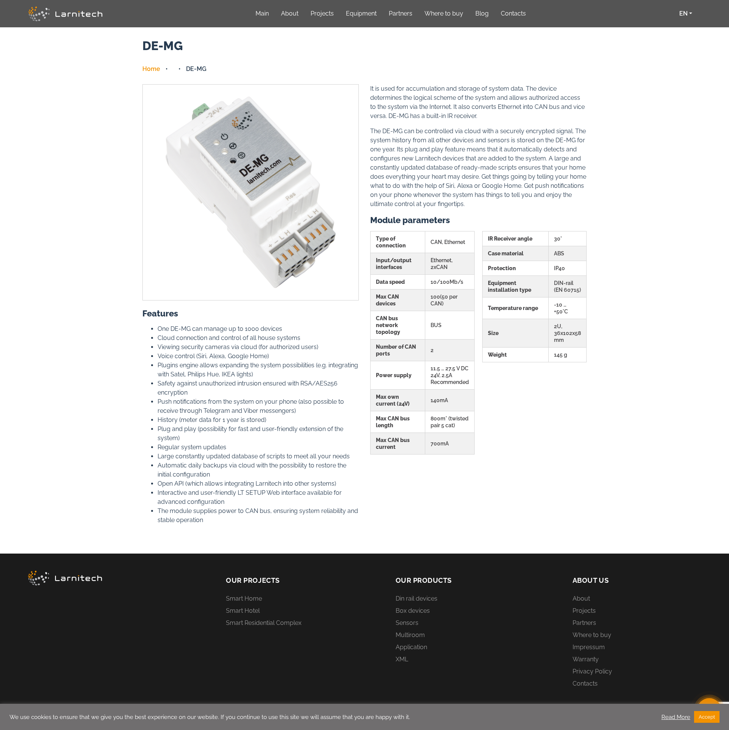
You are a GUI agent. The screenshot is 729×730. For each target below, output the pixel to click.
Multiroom (410, 635)
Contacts (585, 683)
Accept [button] (707, 717)
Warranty (586, 659)
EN (683, 13)
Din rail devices (416, 598)
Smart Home (244, 598)
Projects (584, 610)
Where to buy (592, 635)
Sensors (407, 622)
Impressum (589, 647)
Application (411, 647)
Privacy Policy (592, 671)
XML (402, 659)
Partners (584, 622)
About (581, 598)
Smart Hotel (243, 610)
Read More (675, 717)
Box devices (413, 610)
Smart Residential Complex (263, 622)
